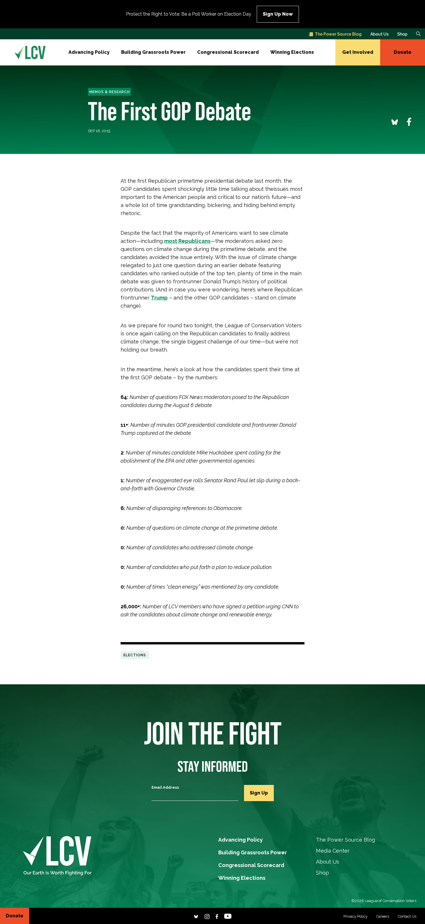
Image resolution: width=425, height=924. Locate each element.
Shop (402, 34)
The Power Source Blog (338, 34)
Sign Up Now (278, 14)
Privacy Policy (355, 916)
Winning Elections (292, 52)
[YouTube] (228, 916)
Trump (159, 298)
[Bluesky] (196, 916)
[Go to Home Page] (30, 52)
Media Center (333, 851)
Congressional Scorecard (228, 52)
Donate (402, 52)
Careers (382, 916)
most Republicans (187, 241)
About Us (379, 34)
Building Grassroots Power (153, 52)
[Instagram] (207, 916)
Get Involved (357, 52)
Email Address (165, 787)
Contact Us (407, 916)
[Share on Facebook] (409, 122)
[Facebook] (216, 916)
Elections (134, 655)
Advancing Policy (89, 52)
